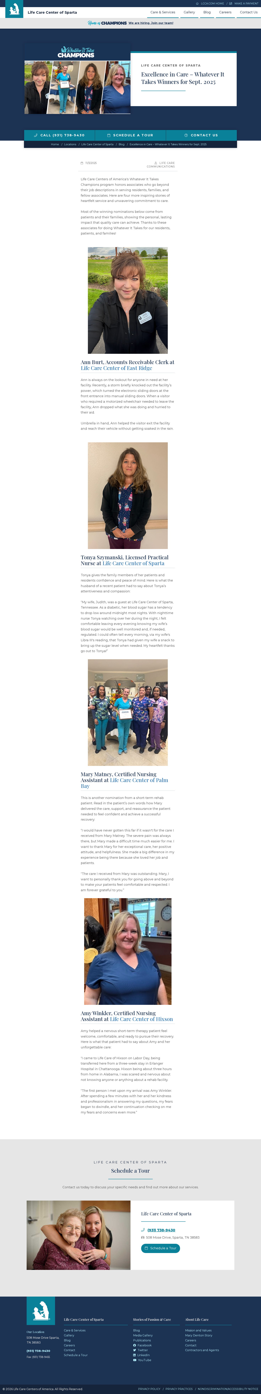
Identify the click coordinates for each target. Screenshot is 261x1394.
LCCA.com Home (212, 3)
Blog (207, 12)
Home (55, 144)
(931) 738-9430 (161, 1230)
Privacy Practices (179, 1389)
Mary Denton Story (198, 1335)
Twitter (142, 1350)
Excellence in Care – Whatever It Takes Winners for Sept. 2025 (168, 144)
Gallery (189, 12)
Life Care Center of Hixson (141, 1018)
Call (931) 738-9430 (62, 135)
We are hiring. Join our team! (151, 23)
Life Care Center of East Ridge (116, 367)
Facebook (144, 1345)
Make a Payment (246, 3)
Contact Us (249, 12)
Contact (69, 1350)
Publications (142, 1340)
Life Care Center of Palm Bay (124, 782)
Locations (70, 144)
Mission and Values (198, 1330)
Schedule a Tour (132, 135)
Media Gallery (143, 1335)
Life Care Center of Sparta (52, 12)
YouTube (144, 1360)
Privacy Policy (149, 1389)
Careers (225, 12)
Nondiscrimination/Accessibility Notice (228, 1389)
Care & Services (163, 12)
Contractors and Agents (202, 1350)
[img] (35, 135)
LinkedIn (143, 1355)
